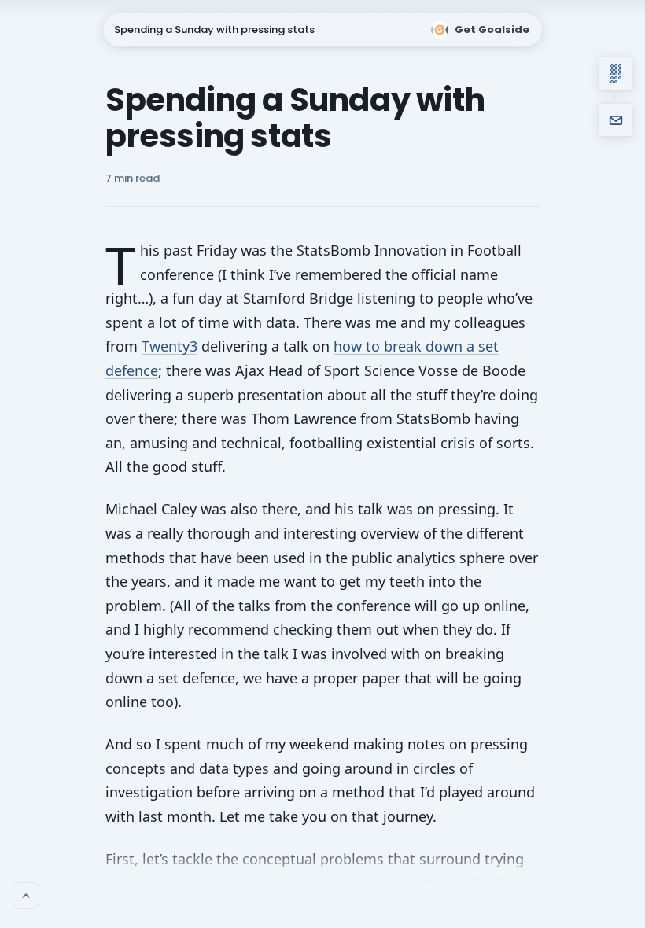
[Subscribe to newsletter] (615, 120)
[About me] (26, 895)
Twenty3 (169, 346)
